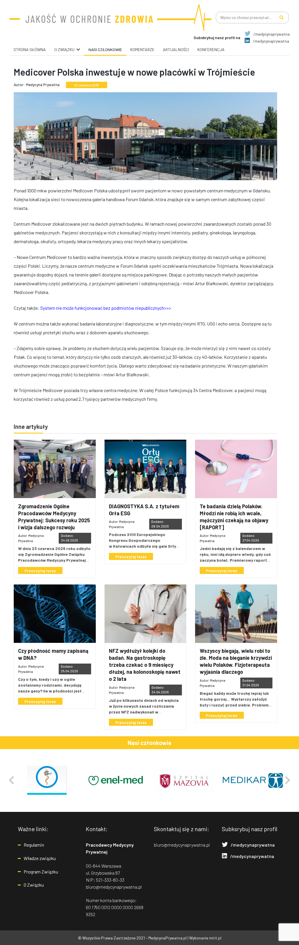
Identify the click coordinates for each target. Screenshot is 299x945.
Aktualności (176, 49)
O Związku (34, 884)
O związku (64, 49)
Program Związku (41, 871)
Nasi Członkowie (105, 49)
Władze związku (40, 858)
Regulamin (34, 844)
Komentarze (142, 49)
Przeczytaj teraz (40, 570)
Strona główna (29, 49)
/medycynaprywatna (271, 34)
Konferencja (211, 49)
